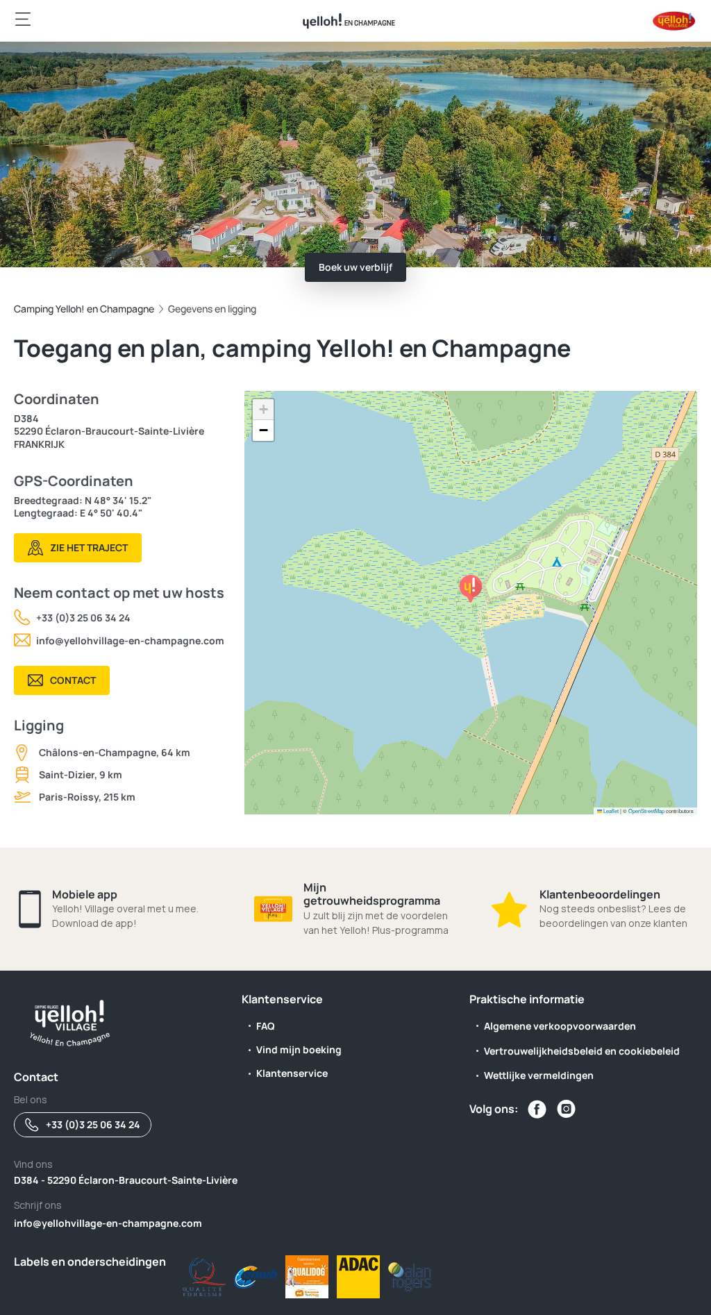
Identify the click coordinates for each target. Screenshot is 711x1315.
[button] (471, 589)
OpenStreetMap (646, 810)
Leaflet (610, 810)
